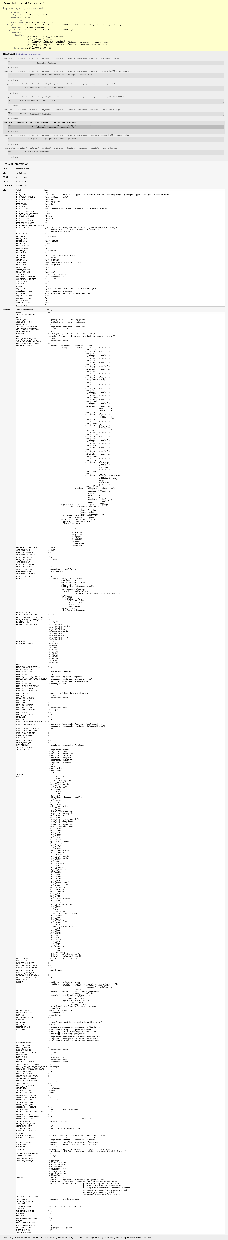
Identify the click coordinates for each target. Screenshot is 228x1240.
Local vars (14, 67)
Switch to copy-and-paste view (29, 54)
